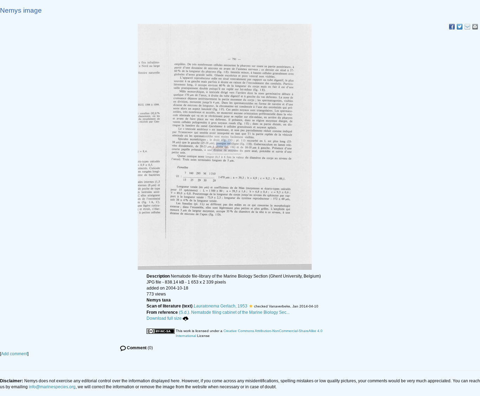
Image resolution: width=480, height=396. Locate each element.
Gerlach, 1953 (220, 306)
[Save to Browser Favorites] (467, 27)
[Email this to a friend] (475, 27)
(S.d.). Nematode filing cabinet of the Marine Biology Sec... (234, 312)
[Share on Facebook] (452, 27)
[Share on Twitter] (459, 27)
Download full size (164, 318)
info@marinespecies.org (52, 386)
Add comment (14, 353)
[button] (250, 306)
